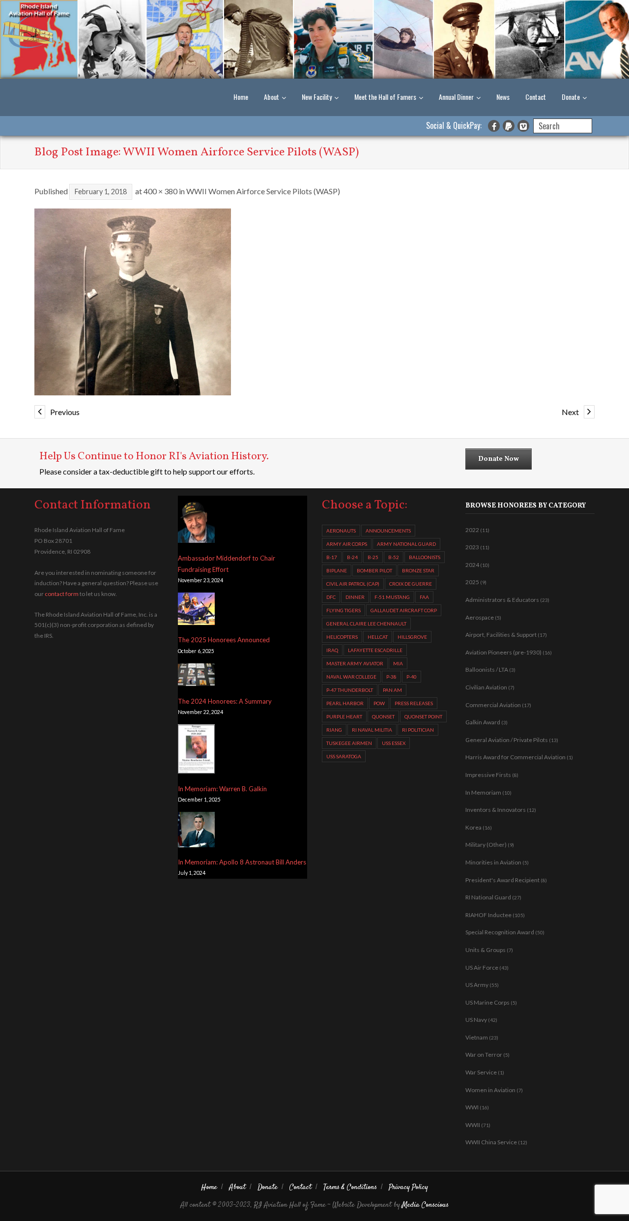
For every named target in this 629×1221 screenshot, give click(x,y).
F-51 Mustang (392, 597)
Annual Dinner (456, 96)
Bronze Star (418, 570)
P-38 (391, 677)
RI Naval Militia (372, 730)
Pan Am (392, 690)
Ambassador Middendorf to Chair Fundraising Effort (226, 563)
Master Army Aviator (354, 663)
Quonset (383, 716)
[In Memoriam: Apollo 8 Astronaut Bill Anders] (196, 831)
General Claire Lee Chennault (366, 623)
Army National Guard (406, 544)
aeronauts (341, 531)
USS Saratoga (343, 756)
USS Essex (393, 743)
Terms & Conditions (350, 1187)
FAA (424, 597)
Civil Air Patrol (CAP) (352, 584)
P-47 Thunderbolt (349, 690)
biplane (336, 570)
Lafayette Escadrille (375, 650)
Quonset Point (423, 716)
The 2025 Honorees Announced (224, 640)
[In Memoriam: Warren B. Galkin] (196, 751)
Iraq (332, 650)
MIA (398, 663)
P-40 (411, 677)
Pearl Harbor (345, 703)
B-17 (331, 557)
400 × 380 (160, 191)
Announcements (388, 531)
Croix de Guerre (410, 584)
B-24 (352, 557)
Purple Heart (344, 716)
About (271, 96)
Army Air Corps (346, 544)
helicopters (342, 637)
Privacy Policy (408, 1187)
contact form (62, 593)
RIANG (334, 730)
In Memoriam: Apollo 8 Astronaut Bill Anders (242, 862)
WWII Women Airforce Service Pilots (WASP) (263, 191)
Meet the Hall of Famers (385, 96)
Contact (535, 96)
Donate (571, 96)
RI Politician (418, 730)
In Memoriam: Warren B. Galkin (222, 789)
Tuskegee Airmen (349, 743)
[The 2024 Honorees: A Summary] (196, 676)
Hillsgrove (412, 637)
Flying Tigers (343, 610)
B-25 (373, 557)
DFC (331, 597)
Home (240, 96)
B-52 (393, 557)
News (503, 96)
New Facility (317, 96)
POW (379, 703)
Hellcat (378, 637)
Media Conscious (425, 1205)
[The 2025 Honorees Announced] (196, 610)
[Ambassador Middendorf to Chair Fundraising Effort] (196, 522)
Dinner (355, 597)
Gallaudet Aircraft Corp (404, 610)
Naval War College (351, 677)
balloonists (424, 557)
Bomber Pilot (374, 570)
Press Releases (414, 703)
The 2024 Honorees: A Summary (225, 701)
